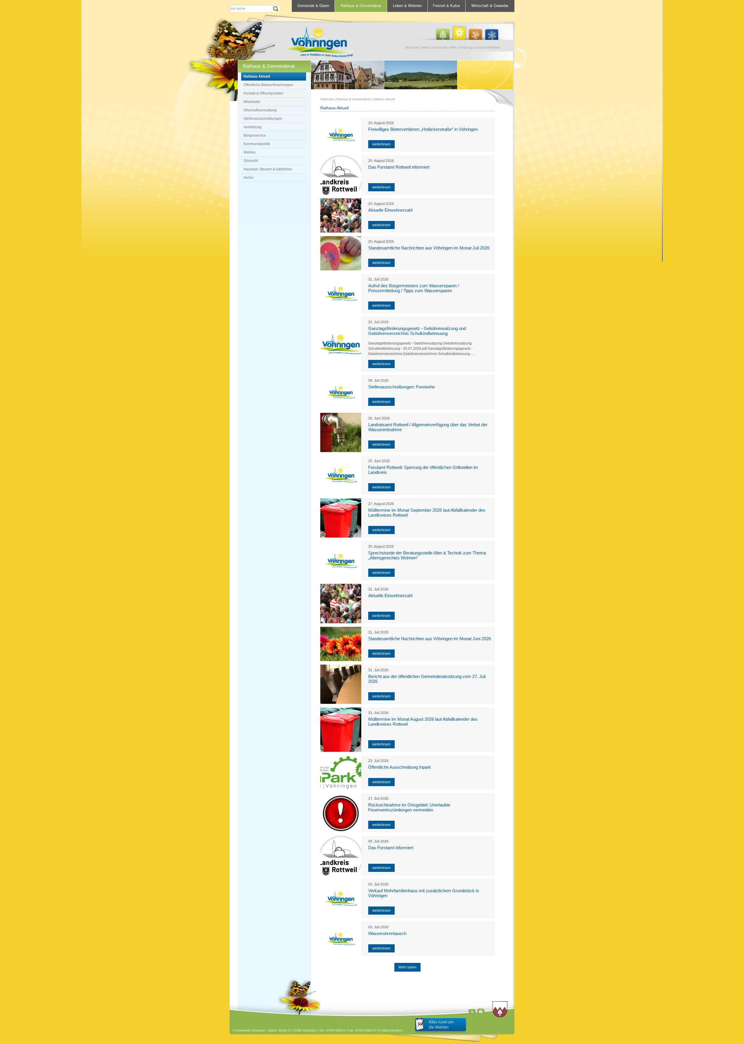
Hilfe (453, 47)
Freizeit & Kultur (446, 5)
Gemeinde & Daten (313, 5)
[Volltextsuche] (255, 8)
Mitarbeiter (252, 102)
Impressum (439, 47)
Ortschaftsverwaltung (260, 110)
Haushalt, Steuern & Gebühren (268, 169)
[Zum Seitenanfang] (472, 1012)
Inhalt (425, 47)
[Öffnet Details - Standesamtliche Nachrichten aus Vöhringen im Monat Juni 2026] (340, 644)
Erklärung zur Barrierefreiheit (479, 47)
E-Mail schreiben (391, 1030)
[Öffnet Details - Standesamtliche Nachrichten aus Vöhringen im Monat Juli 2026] (340, 253)
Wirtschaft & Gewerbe (489, 5)
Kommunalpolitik (257, 144)
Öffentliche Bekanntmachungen (268, 85)
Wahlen (250, 152)
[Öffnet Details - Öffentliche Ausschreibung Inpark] (340, 772)
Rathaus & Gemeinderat (361, 5)
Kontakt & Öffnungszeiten (263, 93)
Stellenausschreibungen (263, 119)
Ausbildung (253, 127)
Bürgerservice (255, 135)
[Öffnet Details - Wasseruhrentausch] (340, 939)
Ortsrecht (251, 161)
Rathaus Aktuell (257, 76)
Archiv (248, 178)
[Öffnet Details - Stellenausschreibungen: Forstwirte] (340, 392)
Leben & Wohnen (407, 5)
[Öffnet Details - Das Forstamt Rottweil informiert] (340, 175)
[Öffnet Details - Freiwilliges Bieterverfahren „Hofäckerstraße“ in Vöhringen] (340, 134)
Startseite (412, 47)
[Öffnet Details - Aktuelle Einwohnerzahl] (340, 215)
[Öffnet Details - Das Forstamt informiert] (340, 855)
